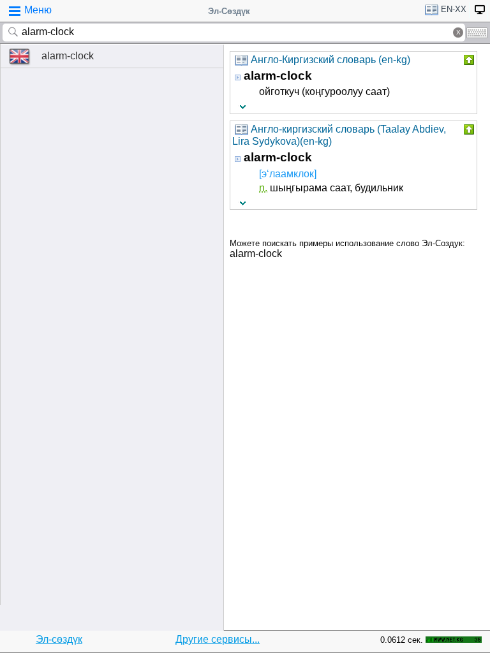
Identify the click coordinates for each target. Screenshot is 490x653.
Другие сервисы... (217, 639)
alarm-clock (67, 55)
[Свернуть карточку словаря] (467, 60)
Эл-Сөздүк (229, 11)
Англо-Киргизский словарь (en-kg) (330, 59)
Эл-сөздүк (59, 639)
